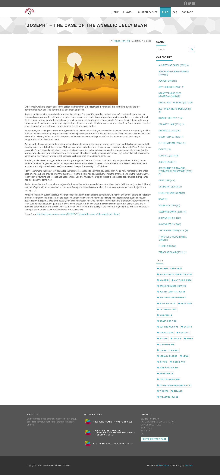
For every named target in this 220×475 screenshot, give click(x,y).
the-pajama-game (169, 379)
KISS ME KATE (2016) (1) (170, 187)
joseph (163, 338)
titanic (177, 391)
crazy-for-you (167, 321)
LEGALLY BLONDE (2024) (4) (171, 193)
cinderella (165, 315)
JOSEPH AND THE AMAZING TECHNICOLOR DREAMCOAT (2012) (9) (175, 171)
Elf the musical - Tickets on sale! (113, 444)
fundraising (166, 333)
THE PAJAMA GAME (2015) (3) (173, 230)
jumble (177, 338)
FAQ (175, 12)
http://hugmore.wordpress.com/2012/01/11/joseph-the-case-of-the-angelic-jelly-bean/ (78, 214)
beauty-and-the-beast (172, 292)
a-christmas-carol (170, 269)
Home (115, 12)
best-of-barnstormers (172, 298)
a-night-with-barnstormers (175, 274)
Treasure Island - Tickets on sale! (113, 422)
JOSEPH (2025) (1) (167, 162)
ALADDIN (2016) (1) (167, 81)
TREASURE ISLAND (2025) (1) (172, 252)
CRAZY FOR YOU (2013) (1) (171, 137)
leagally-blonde (169, 350)
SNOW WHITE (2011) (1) (169, 218)
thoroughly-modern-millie (174, 385)
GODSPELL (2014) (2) (168, 156)
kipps (189, 338)
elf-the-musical (168, 327)
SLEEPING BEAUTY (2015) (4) (172, 212)
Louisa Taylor (121, 41)
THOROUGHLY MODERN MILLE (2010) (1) (172, 238)
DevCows (189, 465)
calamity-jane (167, 309)
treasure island (168, 397)
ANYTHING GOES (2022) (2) (171, 87)
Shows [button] (127, 12)
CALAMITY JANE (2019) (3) (171, 124)
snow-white (166, 374)
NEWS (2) (162, 199)
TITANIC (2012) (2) (167, 246)
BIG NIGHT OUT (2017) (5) (170, 118)
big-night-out (167, 304)
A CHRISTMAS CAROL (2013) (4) (173, 65)
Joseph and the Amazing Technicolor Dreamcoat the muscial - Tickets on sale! (114, 433)
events (187, 327)
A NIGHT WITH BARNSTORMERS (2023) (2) (173, 73)
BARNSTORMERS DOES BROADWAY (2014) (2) (169, 95)
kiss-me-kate (166, 344)
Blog (165, 12)
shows (163, 362)
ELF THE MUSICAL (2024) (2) (171, 143)
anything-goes (182, 280)
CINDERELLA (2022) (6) (169, 130)
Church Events (148, 12)
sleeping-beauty (168, 368)
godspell (184, 333)
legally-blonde (168, 356)
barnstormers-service (172, 286)
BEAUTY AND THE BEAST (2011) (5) (175, 102)
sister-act (178, 362)
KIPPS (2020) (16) (166, 180)
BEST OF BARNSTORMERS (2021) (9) (174, 110)
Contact (187, 12)
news (185, 356)
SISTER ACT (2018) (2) (169, 205)
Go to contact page (154, 439)
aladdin (164, 280)
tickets (163, 391)
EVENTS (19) (164, 149)
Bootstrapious (163, 465)
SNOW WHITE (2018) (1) (169, 224)
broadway (186, 304)
